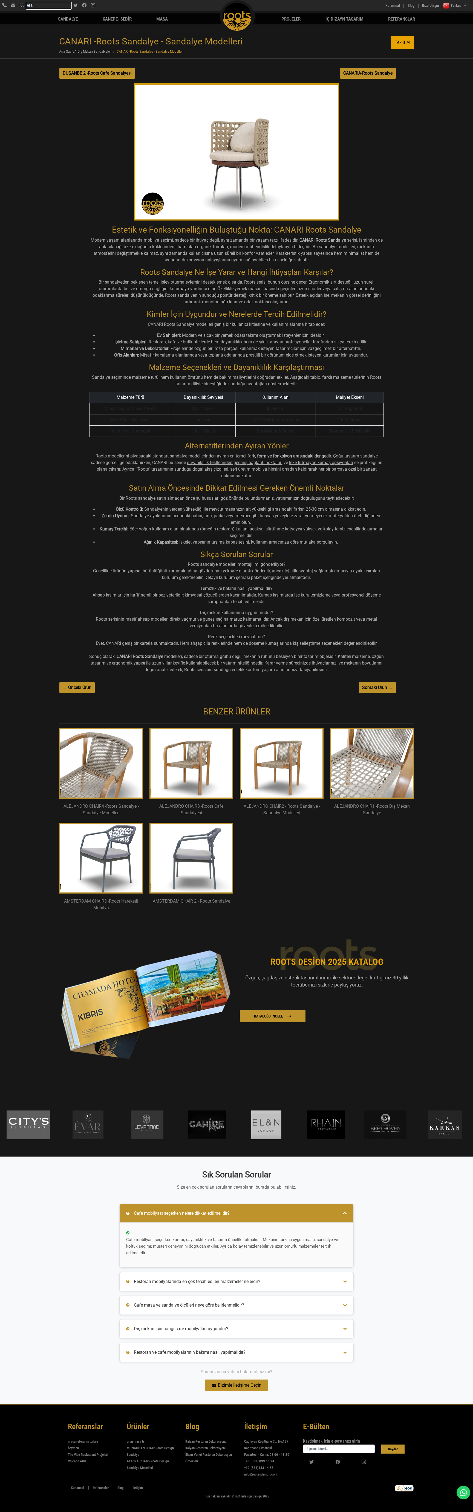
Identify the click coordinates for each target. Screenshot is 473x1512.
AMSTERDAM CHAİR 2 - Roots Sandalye (191, 901)
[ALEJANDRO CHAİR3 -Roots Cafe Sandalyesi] (191, 763)
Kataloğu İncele (268, 1016)
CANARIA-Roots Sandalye (368, 73)
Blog (411, 5)
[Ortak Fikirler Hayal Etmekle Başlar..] (404, 1488)
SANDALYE (68, 19)
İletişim (137, 1488)
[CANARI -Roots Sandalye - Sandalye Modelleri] (236, 154)
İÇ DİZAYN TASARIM (344, 19)
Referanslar (401, 19)
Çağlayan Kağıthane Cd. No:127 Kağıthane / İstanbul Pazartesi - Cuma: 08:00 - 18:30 (266, 1448)
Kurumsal (392, 5)
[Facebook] (84, 5)
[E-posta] (13, 5)
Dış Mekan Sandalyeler (94, 51)
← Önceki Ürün (77, 687)
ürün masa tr (135, 1441)
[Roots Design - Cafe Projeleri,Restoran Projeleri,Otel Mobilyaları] (204, 5)
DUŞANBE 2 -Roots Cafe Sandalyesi (97, 73)
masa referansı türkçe (83, 1441)
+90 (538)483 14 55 (258, 1468)
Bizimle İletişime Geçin (239, 1385)
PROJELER (291, 19)
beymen (73, 1448)
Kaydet (393, 1449)
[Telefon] (4, 5)
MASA (162, 19)
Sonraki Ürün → (377, 687)
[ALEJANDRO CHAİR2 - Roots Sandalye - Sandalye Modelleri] (282, 763)
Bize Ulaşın (430, 5)
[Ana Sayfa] (62, 1488)
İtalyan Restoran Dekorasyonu (205, 1441)
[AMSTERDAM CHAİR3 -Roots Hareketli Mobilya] (101, 858)
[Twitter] (75, 5)
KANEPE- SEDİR (117, 19)
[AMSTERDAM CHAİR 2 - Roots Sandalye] (191, 858)
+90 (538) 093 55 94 (259, 1461)
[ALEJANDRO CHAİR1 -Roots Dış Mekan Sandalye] (372, 763)
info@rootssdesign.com (260, 1474)
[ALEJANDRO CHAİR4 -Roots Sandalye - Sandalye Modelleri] (101, 763)
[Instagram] (93, 5)
